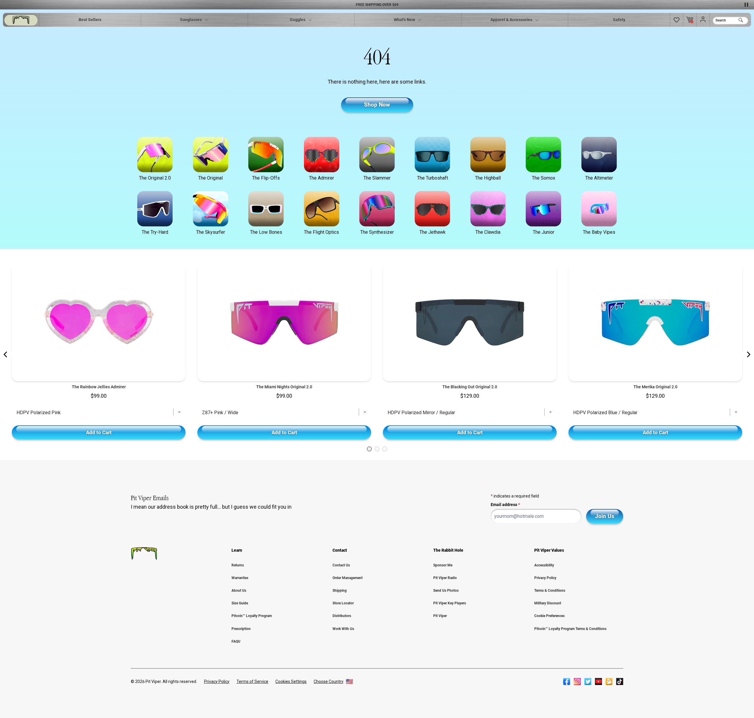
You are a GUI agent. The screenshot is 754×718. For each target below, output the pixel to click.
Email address (505, 504)
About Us (239, 590)
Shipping (340, 590)
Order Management (348, 578)
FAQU (236, 641)
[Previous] (6, 354)
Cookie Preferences (549, 616)
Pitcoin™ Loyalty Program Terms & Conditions (570, 629)
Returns (238, 565)
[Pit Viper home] (21, 20)
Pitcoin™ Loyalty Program (252, 616)
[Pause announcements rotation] (746, 4)
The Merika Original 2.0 (655, 386)
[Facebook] (566, 681)
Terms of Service (252, 681)
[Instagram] (577, 681)
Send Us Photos (446, 590)
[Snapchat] (609, 681)
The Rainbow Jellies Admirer (99, 386)
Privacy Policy (545, 578)
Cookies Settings (291, 681)
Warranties (240, 578)
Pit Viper (440, 616)
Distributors (342, 616)
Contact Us (341, 565)
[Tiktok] (619, 681)
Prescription (241, 629)
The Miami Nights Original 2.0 (284, 386)
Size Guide (240, 603)
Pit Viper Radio (445, 578)
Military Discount (547, 603)
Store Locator (343, 603)
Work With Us (343, 629)
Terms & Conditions (549, 590)
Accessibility (544, 565)
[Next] (748, 354)
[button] (676, 19)
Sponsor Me (442, 565)
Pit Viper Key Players (449, 603)
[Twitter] (587, 681)
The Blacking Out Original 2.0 (469, 386)
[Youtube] (598, 681)
